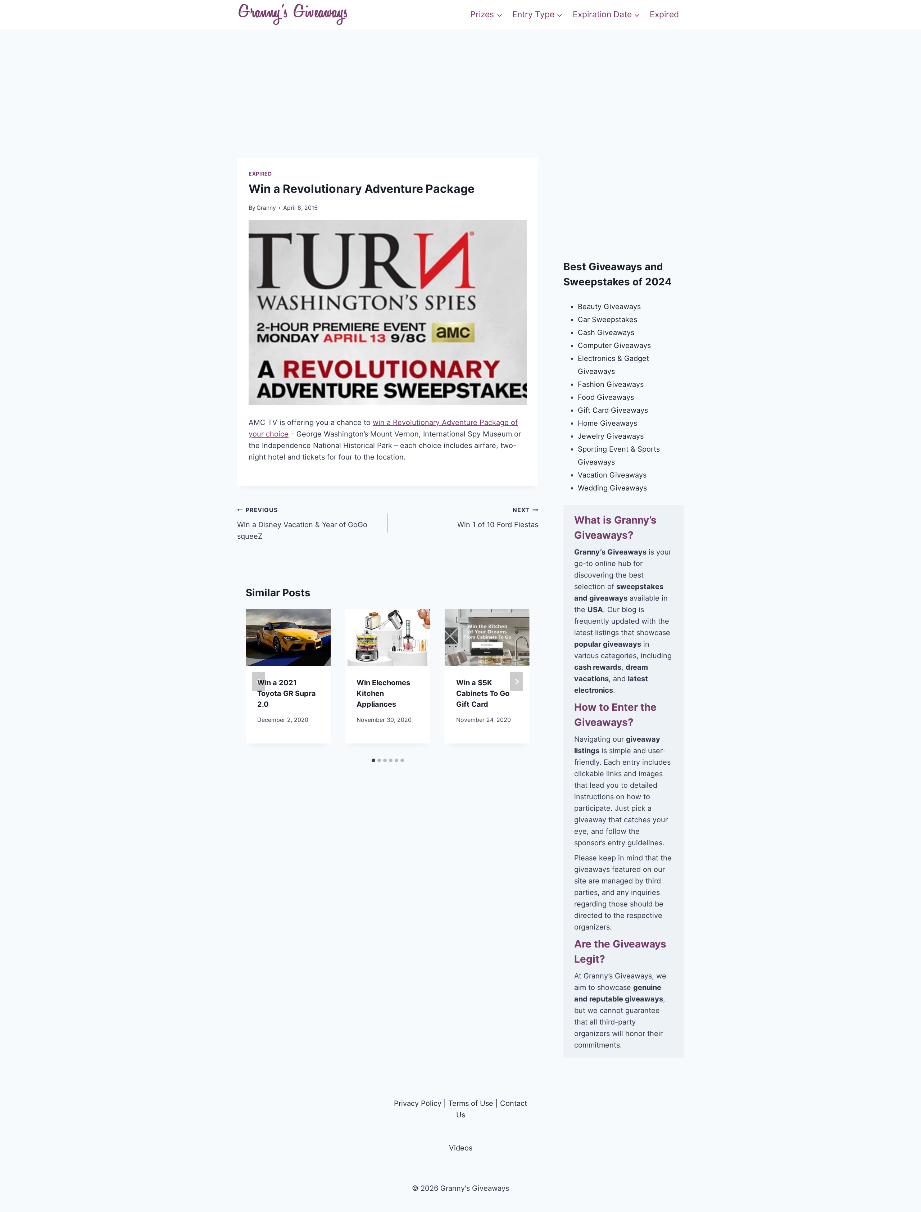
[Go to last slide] (258, 681)
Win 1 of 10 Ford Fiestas (497, 517)
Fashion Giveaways (611, 384)
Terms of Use (470, 1103)
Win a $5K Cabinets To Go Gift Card (482, 693)
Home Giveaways (607, 423)
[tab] (373, 760)
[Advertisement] (460, 108)
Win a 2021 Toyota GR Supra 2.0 (286, 693)
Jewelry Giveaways (611, 436)
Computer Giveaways (614, 345)
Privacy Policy (417, 1103)
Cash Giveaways (606, 332)
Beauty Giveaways (609, 306)
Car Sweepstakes (607, 319)
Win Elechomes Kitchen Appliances (383, 693)
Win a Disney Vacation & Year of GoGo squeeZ (302, 523)
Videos (460, 1148)
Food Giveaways (606, 397)
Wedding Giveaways (612, 488)
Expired (664, 14)
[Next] (516, 681)
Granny (266, 207)
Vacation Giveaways (612, 475)
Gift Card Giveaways (613, 410)
